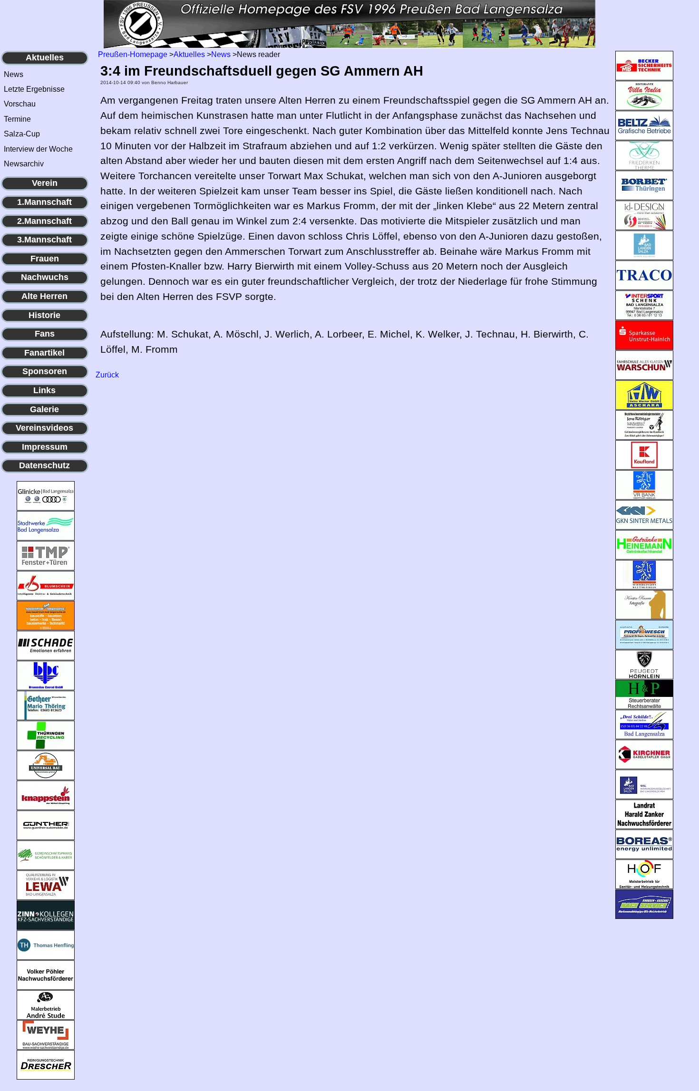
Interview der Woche (38, 149)
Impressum (45, 447)
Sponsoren (44, 371)
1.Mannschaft (44, 202)
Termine (17, 119)
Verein (45, 183)
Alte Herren (44, 296)
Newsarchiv (24, 164)
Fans (45, 333)
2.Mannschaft (44, 221)
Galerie (44, 409)
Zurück (107, 375)
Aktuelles (45, 57)
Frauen (44, 258)
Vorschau (20, 104)
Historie (44, 315)
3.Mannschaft (44, 239)
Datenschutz (44, 465)
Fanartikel (44, 352)
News (13, 74)
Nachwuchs (44, 277)
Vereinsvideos (44, 428)
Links (44, 390)
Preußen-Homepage (132, 54)
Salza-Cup (22, 134)
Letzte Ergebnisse (34, 89)
